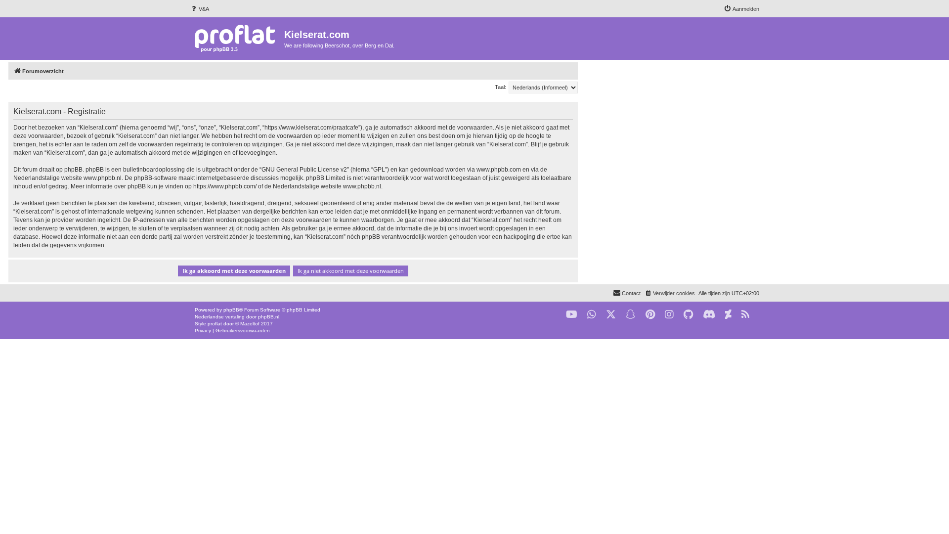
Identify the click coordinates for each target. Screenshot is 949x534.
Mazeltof (249, 323)
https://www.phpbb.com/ (225, 186)
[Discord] (709, 315)
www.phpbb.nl (103, 178)
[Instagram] (669, 315)
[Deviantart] (728, 315)
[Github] (688, 315)
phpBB (231, 309)
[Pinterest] (650, 315)
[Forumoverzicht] (237, 38)
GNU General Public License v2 (304, 169)
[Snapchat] (630, 315)
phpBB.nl (268, 316)
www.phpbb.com (498, 169)
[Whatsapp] (592, 315)
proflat (215, 323)
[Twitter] (611, 315)
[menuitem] (199, 9)
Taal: (500, 87)
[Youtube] (571, 315)
